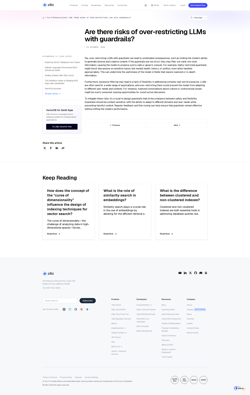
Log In (182, 5)
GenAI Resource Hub (170, 314)
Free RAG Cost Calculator (143, 320)
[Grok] (75, 309)
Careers (190, 309)
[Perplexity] (69, 309)
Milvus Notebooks (144, 331)
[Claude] (81, 309)
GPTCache (116, 337)
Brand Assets (192, 332)
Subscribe (88, 300)
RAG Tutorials (143, 326)
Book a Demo (170, 5)
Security (78, 377)
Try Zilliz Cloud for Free (62, 126)
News (189, 314)
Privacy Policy (66, 377)
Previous (116, 125)
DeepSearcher (117, 328)
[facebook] (51, 148)
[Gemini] (87, 309)
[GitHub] (195, 272)
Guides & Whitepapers (171, 323)
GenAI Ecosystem (53, 88)
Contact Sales (193, 328)
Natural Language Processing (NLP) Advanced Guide (61, 69)
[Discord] (200, 272)
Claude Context (118, 332)
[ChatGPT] (64, 309)
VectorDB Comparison (171, 319)
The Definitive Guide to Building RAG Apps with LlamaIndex (61, 82)
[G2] (206, 272)
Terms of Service (50, 377)
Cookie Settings (91, 377)
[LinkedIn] (185, 272)
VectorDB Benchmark (146, 314)
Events (190, 323)
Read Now (52, 233)
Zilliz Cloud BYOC (118, 309)
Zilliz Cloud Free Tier (120, 314)
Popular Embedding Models (170, 329)
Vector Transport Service (118, 352)
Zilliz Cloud (116, 305)
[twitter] (45, 148)
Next (176, 125)
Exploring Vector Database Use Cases (62, 62)
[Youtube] (180, 272)
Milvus (114, 323)
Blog (164, 305)
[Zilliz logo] (48, 5)
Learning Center (168, 309)
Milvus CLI (115, 346)
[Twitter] (190, 272)
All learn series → (52, 93)
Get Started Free (198, 5)
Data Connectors (169, 335)
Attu (113, 342)
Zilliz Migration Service (121, 319)
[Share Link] (63, 148)
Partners (190, 319)
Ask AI (241, 388)
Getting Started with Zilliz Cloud (59, 75)
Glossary (166, 340)
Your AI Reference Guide (57, 17)
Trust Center (167, 357)
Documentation (143, 305)
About (189, 305)
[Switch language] (145, 5)
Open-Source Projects (146, 309)
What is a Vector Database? (169, 351)
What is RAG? (167, 345)
